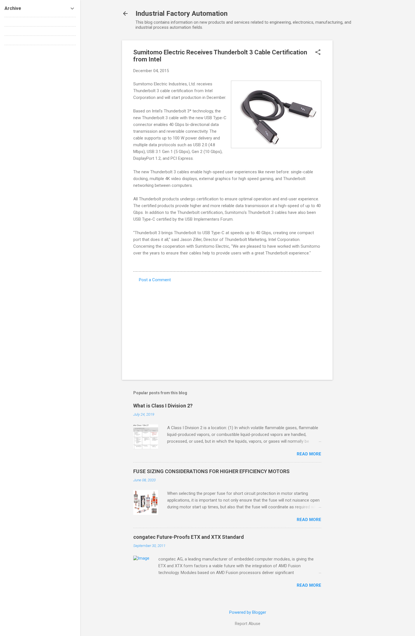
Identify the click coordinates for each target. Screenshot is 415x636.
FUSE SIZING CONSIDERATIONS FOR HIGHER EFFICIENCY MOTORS (211, 471)
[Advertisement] (355, 124)
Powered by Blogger (247, 612)
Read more (309, 453)
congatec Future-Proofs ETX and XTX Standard (188, 537)
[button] (317, 53)
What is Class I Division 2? (163, 406)
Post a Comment (155, 279)
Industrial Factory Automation (182, 13)
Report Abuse (247, 623)
